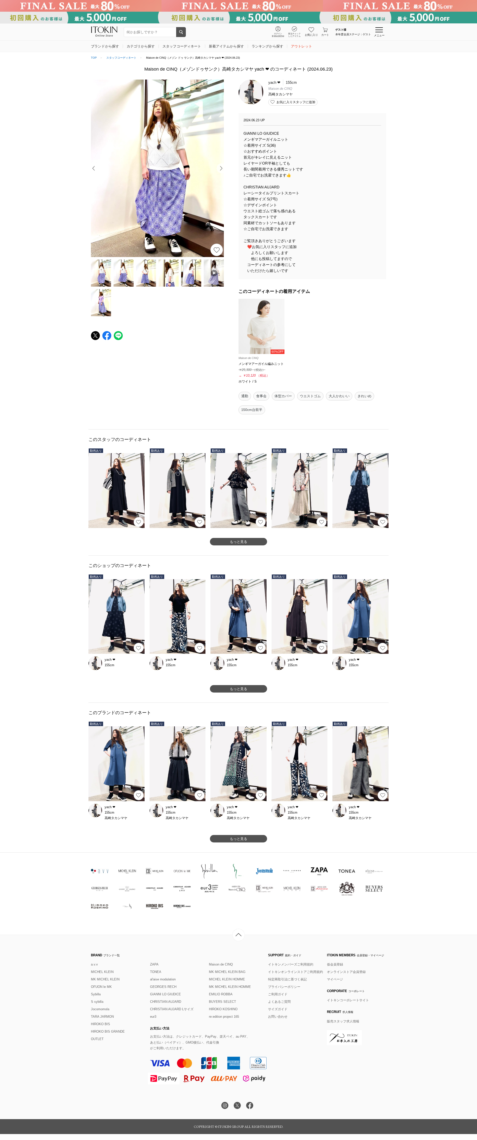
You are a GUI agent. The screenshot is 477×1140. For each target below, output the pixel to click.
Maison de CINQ (221, 964)
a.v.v (94, 964)
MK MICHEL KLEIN (105, 979)
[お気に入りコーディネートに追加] (139, 522)
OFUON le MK (101, 987)
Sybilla (96, 994)
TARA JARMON (102, 1016)
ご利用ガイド (277, 994)
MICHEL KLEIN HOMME (227, 979)
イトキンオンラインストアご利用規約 (295, 972)
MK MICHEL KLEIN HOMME (230, 987)
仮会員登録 (335, 964)
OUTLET (97, 1039)
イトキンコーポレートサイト (348, 1000)
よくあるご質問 (279, 1002)
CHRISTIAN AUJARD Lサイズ (172, 1009)
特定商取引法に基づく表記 (287, 979)
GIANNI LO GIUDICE (165, 994)
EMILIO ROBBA (221, 994)
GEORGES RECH (163, 987)
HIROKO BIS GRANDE (108, 1031)
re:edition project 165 (224, 1016)
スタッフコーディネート (121, 57)
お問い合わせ (277, 1016)
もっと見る (238, 542)
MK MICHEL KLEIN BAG (227, 972)
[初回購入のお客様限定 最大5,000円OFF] (238, 17)
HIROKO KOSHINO (223, 1009)
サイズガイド (277, 1009)
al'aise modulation (163, 979)
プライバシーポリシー (284, 987)
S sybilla (97, 1002)
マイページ (335, 979)
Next (220, 168)
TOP (94, 57)
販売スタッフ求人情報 (343, 1021)
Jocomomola (100, 1009)
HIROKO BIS (100, 1024)
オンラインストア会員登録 (346, 972)
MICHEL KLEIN (102, 972)
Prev (94, 168)
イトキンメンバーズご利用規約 (290, 964)
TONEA (155, 972)
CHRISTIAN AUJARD (165, 1002)
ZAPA (154, 964)
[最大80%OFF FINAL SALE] (238, 6)
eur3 (153, 1016)
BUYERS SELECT (222, 1002)
